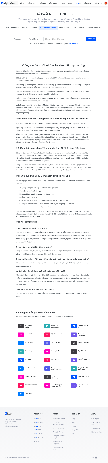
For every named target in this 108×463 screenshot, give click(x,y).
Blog (73, 418)
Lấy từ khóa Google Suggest (58, 423)
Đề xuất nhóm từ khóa (48, 27)
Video (74, 426)
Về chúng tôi (95, 418)
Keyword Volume (58, 428)
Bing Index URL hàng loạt (58, 442)
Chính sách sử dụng (95, 423)
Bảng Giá (75, 430)
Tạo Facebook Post (58, 448)
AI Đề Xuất (91, 39)
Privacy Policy (96, 428)
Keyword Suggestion (29, 27)
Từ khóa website (79, 27)
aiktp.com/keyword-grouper (46, 188)
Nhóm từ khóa (64, 27)
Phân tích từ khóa (12, 27)
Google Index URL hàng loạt (59, 437)
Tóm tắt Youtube (59, 432)
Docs (73, 422)
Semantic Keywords (95, 27)
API (73, 434)
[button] (13, 3)
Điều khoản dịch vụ (96, 433)
